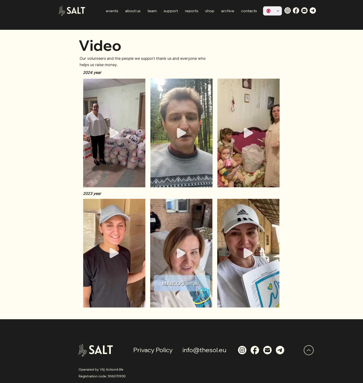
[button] (140, 182)
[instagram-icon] (287, 10)
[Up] (309, 350)
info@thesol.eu (204, 350)
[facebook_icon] (296, 10)
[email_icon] (304, 10)
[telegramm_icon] (313, 10)
